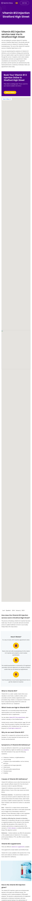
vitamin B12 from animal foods (17, 717)
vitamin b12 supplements (18, 847)
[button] (17, 3)
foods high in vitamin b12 (14, 728)
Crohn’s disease (12, 828)
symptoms (26, 750)
